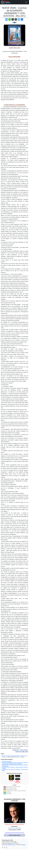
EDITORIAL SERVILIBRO (7, 761)
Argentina (17, 828)
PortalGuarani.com (11, 844)
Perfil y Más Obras (14, 835)
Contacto (23, 844)
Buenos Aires (11, 828)
